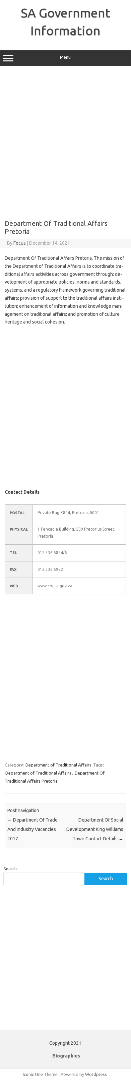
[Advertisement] (65, 142)
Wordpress (96, 1074)
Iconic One (33, 1074)
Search (10, 868)
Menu (65, 57)
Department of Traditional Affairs (58, 764)
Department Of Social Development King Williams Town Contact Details (94, 829)
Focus (19, 243)
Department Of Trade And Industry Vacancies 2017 (32, 829)
